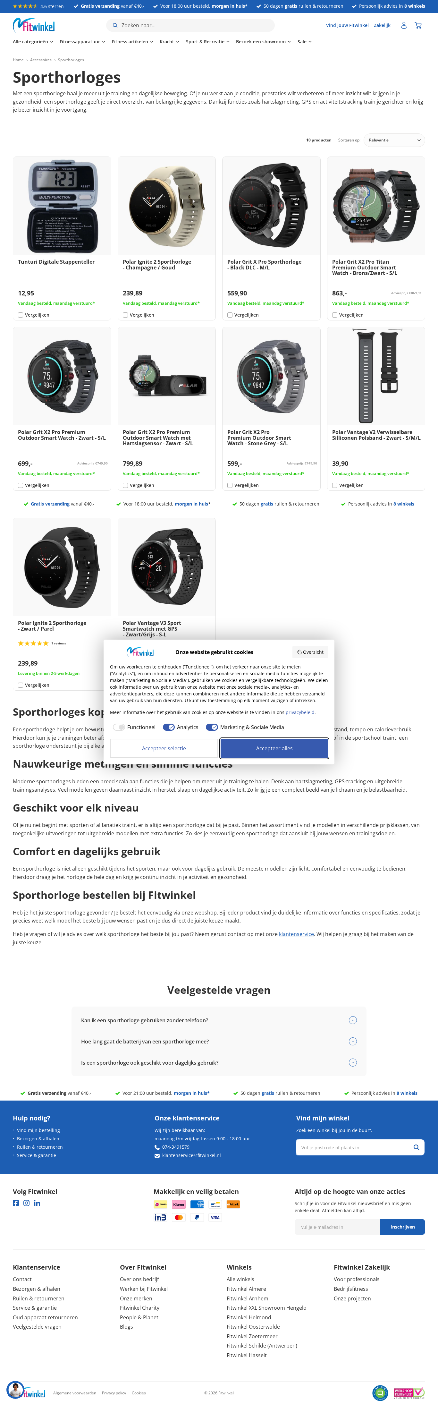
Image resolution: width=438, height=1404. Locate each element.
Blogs (126, 1326)
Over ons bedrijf (139, 1279)
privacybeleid (300, 712)
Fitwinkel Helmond (249, 1317)
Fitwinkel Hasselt (247, 1355)
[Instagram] (26, 1203)
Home (18, 60)
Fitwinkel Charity (139, 1307)
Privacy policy (114, 1393)
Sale (302, 41)
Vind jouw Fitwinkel (347, 25)
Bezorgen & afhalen (38, 1139)
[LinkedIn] (37, 1203)
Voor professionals (357, 1279)
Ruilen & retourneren (40, 1147)
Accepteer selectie (164, 748)
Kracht (167, 41)
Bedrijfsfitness (351, 1288)
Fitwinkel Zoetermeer (252, 1336)
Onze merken (136, 1298)
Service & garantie (36, 1155)
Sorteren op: (349, 140)
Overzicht (313, 652)
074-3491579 (176, 1147)
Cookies (139, 1393)
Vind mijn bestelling (38, 1130)
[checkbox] (133, 727)
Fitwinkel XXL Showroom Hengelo (267, 1307)
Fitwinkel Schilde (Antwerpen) (262, 1345)
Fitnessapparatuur (80, 41)
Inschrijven (403, 1227)
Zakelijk (382, 25)
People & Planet (139, 1317)
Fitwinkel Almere (246, 1288)
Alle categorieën (30, 41)
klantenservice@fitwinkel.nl (191, 1155)
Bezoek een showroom (261, 41)
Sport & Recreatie (205, 41)
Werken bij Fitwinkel (144, 1288)
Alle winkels (240, 1279)
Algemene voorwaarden (74, 1393)
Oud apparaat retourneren (45, 1317)
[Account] (404, 25)
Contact (22, 1279)
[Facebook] (16, 1203)
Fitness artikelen (130, 41)
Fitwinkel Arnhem (247, 1298)
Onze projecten (352, 1298)
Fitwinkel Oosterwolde (253, 1326)
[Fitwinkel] (29, 1393)
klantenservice (296, 934)
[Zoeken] (417, 1147)
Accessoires (41, 60)
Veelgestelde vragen (37, 1326)
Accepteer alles (274, 748)
